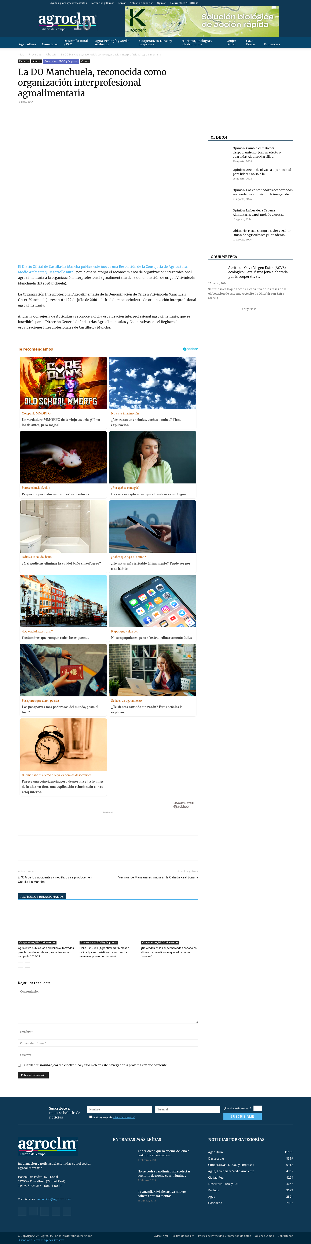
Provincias (272, 44)
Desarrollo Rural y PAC (75, 42)
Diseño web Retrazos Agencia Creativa (41, 1240)
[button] (288, 42)
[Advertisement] (107, 821)
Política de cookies (183, 1236)
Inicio (21, 54)
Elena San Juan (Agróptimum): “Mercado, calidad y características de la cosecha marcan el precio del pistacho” (105, 952)
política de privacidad (124, 1117)
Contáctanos (285, 1236)
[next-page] (27, 965)
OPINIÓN (219, 137)
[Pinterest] (41, 111)
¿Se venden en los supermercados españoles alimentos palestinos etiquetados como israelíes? (169, 952)
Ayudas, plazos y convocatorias (68, 2)
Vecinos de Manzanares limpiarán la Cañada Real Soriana (158, 877)
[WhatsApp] (51, 111)
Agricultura (27, 44)
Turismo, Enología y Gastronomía (197, 42)
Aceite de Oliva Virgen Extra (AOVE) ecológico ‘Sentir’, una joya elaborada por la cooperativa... (258, 272)
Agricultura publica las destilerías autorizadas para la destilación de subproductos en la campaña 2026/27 (46, 952)
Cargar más (249, 309)
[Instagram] (269, 3)
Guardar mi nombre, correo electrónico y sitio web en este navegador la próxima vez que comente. (94, 1065)
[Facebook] (262, 3)
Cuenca (85, 61)
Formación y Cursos (102, 2)
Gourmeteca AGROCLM (184, 2)
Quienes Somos (264, 1236)
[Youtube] (290, 3)
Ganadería (50, 44)
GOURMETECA (224, 257)
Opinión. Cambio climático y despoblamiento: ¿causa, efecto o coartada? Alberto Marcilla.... (257, 152)
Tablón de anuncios (141, 2)
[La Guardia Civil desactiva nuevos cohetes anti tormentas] (123, 1197)
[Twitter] (283, 3)
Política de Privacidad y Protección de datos (224, 1236)
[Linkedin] (61, 111)
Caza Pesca (250, 42)
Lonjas (122, 2)
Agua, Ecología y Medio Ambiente (112, 42)
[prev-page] (20, 965)
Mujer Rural (231, 42)
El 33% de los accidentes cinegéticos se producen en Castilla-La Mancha (55, 879)
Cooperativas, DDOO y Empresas (155, 42)
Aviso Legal (161, 1236)
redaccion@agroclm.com (54, 1199)
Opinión (161, 2)
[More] (71, 111)
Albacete (51, 54)
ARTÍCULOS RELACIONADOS (42, 897)
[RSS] (276, 3)
